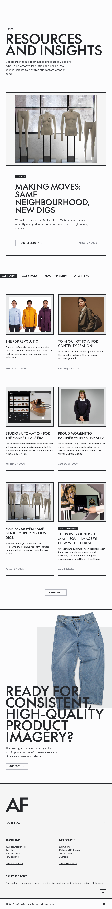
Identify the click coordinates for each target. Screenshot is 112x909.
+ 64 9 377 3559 (14, 863)
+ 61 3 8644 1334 (68, 863)
